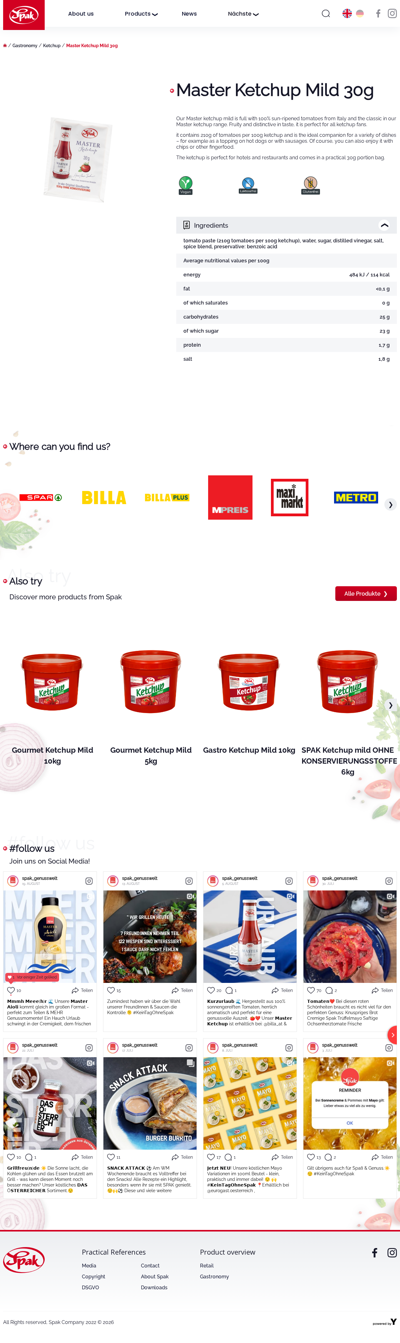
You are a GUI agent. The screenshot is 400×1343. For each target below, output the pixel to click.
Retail (207, 1266)
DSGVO (90, 1288)
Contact (150, 1266)
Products (138, 13)
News (189, 13)
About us (81, 13)
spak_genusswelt (40, 878)
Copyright (93, 1277)
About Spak (155, 1277)
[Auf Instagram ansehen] (89, 881)
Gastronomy (25, 45)
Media (89, 1266)
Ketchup (52, 45)
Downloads (154, 1288)
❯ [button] (390, 504)
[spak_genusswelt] (12, 881)
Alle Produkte (366, 593)
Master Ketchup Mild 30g (92, 45)
